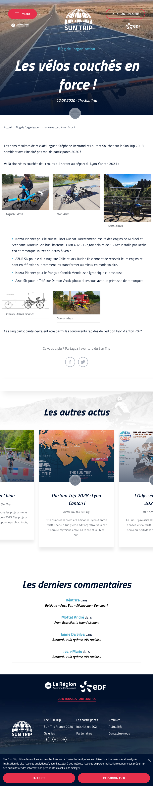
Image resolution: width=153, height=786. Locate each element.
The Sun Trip (87, 100)
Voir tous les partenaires (77, 699)
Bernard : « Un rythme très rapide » (76, 639)
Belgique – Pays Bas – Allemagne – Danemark (76, 605)
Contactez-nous (119, 733)
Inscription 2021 (87, 726)
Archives (114, 719)
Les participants (87, 719)
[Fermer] (149, 760)
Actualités (115, 726)
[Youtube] (64, 739)
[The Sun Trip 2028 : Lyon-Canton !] (76, 456)
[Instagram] (55, 739)
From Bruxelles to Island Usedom (76, 622)
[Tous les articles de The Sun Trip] (75, 114)
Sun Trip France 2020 (58, 726)
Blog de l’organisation (76, 49)
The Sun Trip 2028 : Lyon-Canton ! (76, 499)
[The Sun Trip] (76, 19)
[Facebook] (46, 739)
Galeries (49, 733)
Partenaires (84, 733)
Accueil (8, 127)
